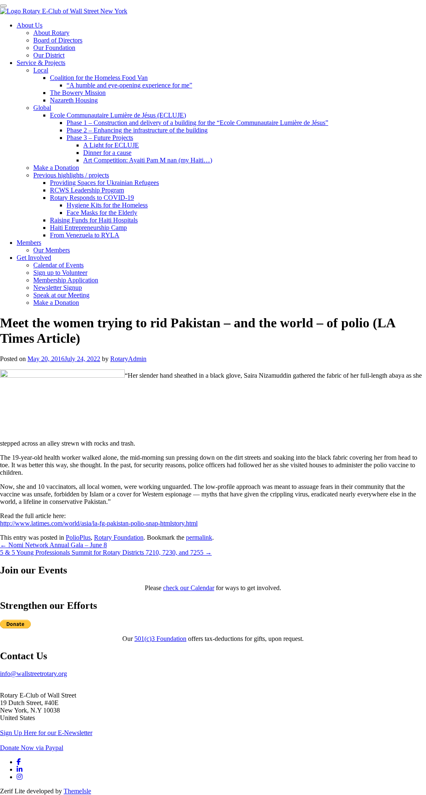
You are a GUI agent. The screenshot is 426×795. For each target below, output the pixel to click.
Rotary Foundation (119, 537)
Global (42, 107)
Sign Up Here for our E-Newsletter (46, 732)
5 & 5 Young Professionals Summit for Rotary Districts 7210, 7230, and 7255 (106, 552)
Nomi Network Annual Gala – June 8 (53, 544)
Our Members (51, 250)
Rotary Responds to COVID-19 (92, 197)
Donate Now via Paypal (31, 747)
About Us (29, 25)
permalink (199, 537)
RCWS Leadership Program (87, 190)
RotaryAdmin (128, 358)
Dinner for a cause (107, 152)
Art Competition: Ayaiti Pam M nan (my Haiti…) (147, 160)
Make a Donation (56, 167)
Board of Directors (57, 40)
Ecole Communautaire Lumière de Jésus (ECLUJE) (118, 115)
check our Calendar (188, 587)
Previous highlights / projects (71, 175)
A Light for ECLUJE (111, 145)
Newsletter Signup (57, 287)
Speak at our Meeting (61, 295)
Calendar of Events (58, 265)
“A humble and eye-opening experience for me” (129, 85)
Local (40, 70)
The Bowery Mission (78, 92)
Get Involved (34, 257)
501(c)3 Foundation (160, 638)
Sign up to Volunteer (60, 272)
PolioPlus (78, 537)
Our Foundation (54, 47)
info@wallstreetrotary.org (33, 673)
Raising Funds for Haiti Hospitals (94, 220)
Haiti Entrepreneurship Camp (88, 227)
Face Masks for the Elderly (102, 212)
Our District (48, 55)
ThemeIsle (77, 791)
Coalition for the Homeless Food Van (99, 77)
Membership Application (65, 280)
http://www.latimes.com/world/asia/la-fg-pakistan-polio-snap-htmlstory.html (99, 523)
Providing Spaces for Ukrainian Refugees (104, 182)
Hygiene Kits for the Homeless (107, 205)
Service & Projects (41, 62)
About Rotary (51, 32)
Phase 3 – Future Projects (100, 137)
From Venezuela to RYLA (84, 235)
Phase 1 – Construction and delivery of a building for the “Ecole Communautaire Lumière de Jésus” (197, 122)
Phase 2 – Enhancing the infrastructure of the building (137, 130)
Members (29, 242)
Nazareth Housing (74, 100)
